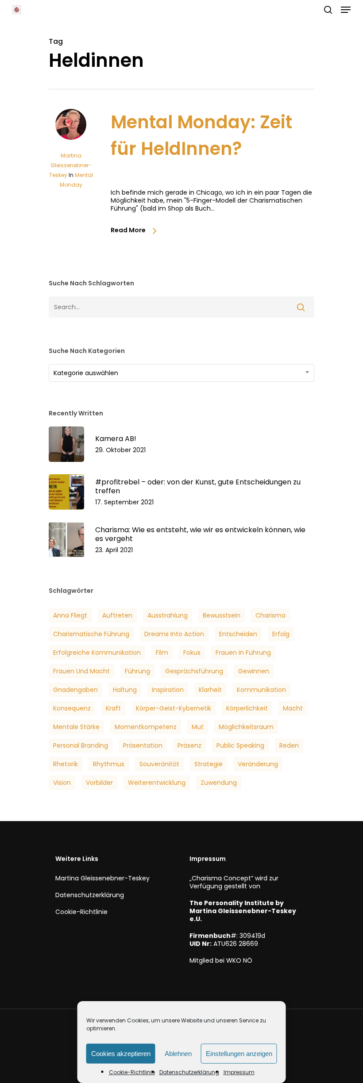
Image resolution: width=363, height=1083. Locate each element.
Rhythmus (108, 764)
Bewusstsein (221, 615)
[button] (346, 9)
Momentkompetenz (146, 726)
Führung (137, 671)
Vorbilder (99, 782)
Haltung (125, 689)
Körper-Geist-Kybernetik (173, 708)
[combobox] (181, 373)
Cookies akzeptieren (121, 1053)
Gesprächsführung (194, 671)
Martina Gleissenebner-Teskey (70, 165)
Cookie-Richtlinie (132, 1072)
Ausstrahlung (167, 615)
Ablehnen (178, 1053)
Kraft (113, 708)
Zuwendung (219, 782)
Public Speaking (240, 745)
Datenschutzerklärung (189, 1072)
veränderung (258, 764)
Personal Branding (80, 745)
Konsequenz (72, 708)
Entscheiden (238, 634)
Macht (293, 708)
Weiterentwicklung (156, 782)
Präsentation (142, 745)
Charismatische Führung (91, 634)
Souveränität (159, 764)
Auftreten (117, 615)
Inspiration (168, 689)
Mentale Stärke (76, 726)
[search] (328, 9)
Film (162, 652)
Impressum (239, 1072)
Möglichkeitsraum (246, 726)
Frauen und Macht (81, 671)
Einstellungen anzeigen (239, 1053)
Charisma (270, 615)
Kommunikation (261, 689)
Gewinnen (253, 671)
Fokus (192, 652)
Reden (289, 745)
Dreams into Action (174, 634)
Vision (62, 782)
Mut (198, 726)
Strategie (208, 764)
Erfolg (281, 634)
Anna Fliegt (70, 615)
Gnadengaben (75, 689)
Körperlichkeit (247, 708)
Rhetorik (65, 764)
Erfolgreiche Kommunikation (97, 652)
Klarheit (210, 689)
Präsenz (189, 745)
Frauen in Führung (243, 652)
